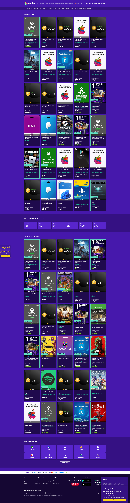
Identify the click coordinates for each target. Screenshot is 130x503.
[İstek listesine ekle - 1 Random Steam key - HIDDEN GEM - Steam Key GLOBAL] (37, 338)
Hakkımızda (26, 480)
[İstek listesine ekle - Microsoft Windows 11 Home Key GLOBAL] (70, 182)
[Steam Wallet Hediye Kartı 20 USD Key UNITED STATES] (65, 123)
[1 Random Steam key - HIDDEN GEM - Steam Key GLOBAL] (31, 344)
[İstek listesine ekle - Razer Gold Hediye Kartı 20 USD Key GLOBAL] (70, 19)
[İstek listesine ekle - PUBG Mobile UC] (70, 306)
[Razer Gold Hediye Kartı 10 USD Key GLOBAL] (48, 26)
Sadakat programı (38, 483)
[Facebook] (72, 480)
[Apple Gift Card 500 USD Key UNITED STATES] (65, 156)
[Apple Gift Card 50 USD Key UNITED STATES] (81, 26)
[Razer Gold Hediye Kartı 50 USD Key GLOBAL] (81, 58)
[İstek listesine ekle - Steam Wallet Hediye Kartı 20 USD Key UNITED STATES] (70, 117)
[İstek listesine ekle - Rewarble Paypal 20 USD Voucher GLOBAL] (53, 117)
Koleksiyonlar (37, 481)
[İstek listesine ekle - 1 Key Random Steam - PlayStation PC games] (103, 242)
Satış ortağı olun (56, 483)
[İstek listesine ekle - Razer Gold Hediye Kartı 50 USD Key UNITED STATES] (70, 404)
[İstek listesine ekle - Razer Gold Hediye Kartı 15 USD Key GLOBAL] (103, 19)
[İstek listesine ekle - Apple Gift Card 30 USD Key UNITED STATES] (70, 85)
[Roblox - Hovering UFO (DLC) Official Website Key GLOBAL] (98, 188)
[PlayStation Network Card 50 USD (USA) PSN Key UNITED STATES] (65, 58)
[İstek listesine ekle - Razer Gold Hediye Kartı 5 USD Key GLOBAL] (53, 85)
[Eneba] (29, 3)
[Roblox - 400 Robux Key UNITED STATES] (31, 156)
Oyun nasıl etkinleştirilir (47, 481)
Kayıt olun (103, 3)
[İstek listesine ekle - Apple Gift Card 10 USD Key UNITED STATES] (53, 52)
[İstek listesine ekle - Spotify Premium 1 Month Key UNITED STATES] (53, 372)
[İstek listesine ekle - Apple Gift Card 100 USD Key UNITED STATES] (103, 52)
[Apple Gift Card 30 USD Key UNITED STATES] (65, 91)
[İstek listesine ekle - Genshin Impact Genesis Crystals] (103, 372)
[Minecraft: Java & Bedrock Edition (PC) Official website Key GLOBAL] (65, 280)
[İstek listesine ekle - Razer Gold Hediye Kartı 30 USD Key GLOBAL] (37, 85)
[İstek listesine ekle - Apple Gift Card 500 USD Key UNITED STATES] (70, 150)
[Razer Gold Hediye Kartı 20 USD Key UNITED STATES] (81, 378)
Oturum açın (97, 3)
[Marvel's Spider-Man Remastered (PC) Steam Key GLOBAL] (98, 410)
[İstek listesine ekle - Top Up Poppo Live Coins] (70, 338)
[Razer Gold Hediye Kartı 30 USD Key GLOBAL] (32, 91)
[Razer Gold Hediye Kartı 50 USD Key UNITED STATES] (65, 410)
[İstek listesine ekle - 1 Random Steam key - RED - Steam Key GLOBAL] (103, 85)
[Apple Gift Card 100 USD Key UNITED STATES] (98, 58)
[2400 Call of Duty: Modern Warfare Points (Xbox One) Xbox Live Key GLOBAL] (98, 312)
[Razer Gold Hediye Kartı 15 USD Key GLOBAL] (98, 26)
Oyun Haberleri (56, 480)
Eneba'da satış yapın (67, 480)
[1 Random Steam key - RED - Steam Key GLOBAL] (98, 91)
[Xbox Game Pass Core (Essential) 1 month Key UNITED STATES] (81, 91)
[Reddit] (80, 480)
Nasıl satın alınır (38, 480)
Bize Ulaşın (26, 481)
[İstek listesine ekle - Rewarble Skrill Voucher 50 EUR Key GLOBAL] (37, 117)
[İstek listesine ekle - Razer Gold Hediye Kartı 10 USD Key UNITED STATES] (70, 372)
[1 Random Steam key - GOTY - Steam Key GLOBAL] (81, 123)
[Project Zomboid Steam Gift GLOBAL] (31, 58)
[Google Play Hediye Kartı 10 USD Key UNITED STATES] (81, 156)
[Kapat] (126, 487)
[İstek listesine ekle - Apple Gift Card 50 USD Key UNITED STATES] (86, 19)
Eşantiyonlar (55, 481)
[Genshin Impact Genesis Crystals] (98, 378)
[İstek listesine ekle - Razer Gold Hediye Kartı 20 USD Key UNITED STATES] (86, 372)
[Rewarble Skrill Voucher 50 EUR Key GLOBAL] (32, 123)
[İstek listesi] (86, 3)
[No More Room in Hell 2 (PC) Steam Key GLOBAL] (98, 344)
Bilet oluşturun (45, 483)
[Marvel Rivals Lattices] (48, 344)
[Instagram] (76, 480)
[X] (74, 480)
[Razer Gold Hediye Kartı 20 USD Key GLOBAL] (65, 26)
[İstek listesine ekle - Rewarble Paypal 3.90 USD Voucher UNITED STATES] (53, 182)
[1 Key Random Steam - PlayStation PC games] (98, 248)
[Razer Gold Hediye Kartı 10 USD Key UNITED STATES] (65, 378)
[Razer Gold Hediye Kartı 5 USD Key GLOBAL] (48, 91)
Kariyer (25, 483)
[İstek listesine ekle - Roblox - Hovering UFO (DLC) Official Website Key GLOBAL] (103, 182)
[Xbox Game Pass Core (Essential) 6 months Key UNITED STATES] (48, 156)
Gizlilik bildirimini (54, 495)
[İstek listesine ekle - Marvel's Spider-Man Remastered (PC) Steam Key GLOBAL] (103, 404)
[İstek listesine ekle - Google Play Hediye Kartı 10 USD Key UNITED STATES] (86, 150)
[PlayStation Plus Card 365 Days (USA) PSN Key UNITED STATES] (81, 188)
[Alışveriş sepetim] (89, 3)
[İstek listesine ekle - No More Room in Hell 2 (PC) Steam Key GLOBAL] (103, 338)
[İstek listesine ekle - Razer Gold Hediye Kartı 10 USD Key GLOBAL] (53, 19)
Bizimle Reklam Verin (67, 481)
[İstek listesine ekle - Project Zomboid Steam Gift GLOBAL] (37, 52)
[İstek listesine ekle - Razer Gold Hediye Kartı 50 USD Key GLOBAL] (86, 52)
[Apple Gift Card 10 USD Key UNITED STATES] (48, 58)
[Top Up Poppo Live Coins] (65, 344)
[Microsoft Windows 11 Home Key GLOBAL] (65, 188)
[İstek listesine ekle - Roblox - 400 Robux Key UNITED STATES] (37, 150)
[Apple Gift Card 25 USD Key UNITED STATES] (98, 156)
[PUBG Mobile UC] (65, 312)
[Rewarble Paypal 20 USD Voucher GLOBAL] (48, 123)
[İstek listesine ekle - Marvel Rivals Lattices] (53, 338)
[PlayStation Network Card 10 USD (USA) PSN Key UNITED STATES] (81, 410)
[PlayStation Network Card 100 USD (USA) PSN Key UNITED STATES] (81, 344)
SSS (43, 480)
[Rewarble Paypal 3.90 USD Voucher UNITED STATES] (48, 188)
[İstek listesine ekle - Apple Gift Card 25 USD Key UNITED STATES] (103, 150)
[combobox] (55, 3)
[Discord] (78, 480)
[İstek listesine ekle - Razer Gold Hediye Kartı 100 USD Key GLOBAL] (37, 182)
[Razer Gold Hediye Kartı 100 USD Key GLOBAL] (32, 188)
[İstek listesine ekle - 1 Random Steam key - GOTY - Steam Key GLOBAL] (86, 117)
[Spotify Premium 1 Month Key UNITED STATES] (48, 378)
